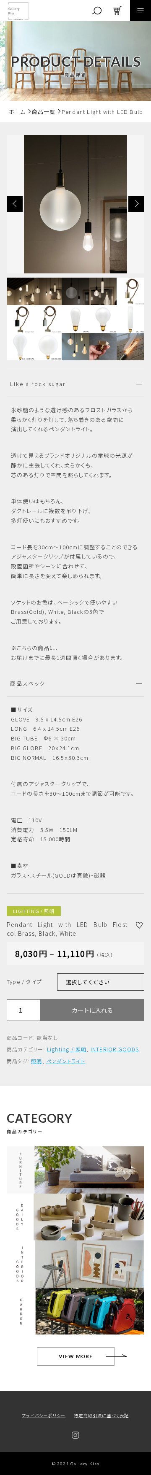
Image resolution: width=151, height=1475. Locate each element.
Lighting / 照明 (67, 1049)
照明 (36, 1060)
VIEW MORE (76, 1356)
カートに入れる (92, 1010)
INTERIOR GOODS (115, 1049)
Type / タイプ (24, 982)
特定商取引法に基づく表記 (101, 1415)
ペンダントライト (66, 1060)
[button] (15, 204)
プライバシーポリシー (43, 1415)
